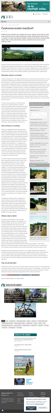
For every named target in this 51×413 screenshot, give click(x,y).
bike (7, 321)
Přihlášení (45, 14)
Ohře (44, 323)
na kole (35, 323)
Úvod (2, 25)
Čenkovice (34, 321)
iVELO (7, 17)
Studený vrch (34, 325)
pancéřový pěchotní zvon (7, 325)
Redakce (31, 392)
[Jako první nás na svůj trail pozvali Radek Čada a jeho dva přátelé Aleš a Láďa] (38, 235)
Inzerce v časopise (33, 397)
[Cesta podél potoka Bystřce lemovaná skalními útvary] (38, 210)
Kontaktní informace (43, 397)
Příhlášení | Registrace (43, 393)
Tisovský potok (12, 327)
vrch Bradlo (19, 327)
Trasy (6, 25)
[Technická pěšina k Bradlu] (38, 178)
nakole (40, 323)
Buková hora (12, 321)
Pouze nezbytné (42, 407)
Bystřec (28, 321)
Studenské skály (26, 325)
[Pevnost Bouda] (38, 194)
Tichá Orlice (4, 327)
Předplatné (31, 394)
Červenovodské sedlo (42, 321)
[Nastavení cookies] (2, 410)
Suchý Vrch (40, 325)
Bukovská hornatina (21, 321)
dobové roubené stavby (20, 323)
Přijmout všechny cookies (31, 408)
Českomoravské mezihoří (7, 323)
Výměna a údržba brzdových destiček (22, 349)
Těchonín (46, 325)
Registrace (38, 14)
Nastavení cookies (39, 404)
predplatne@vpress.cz (21, 403)
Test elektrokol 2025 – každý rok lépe (22, 344)
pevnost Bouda (17, 325)
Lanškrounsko (29, 323)
